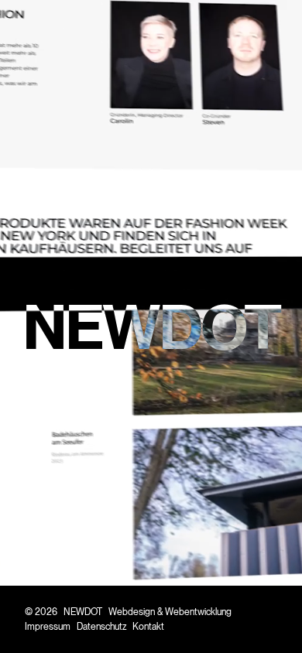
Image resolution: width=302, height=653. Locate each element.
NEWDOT (82, 611)
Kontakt (148, 626)
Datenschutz (101, 626)
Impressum (47, 626)
